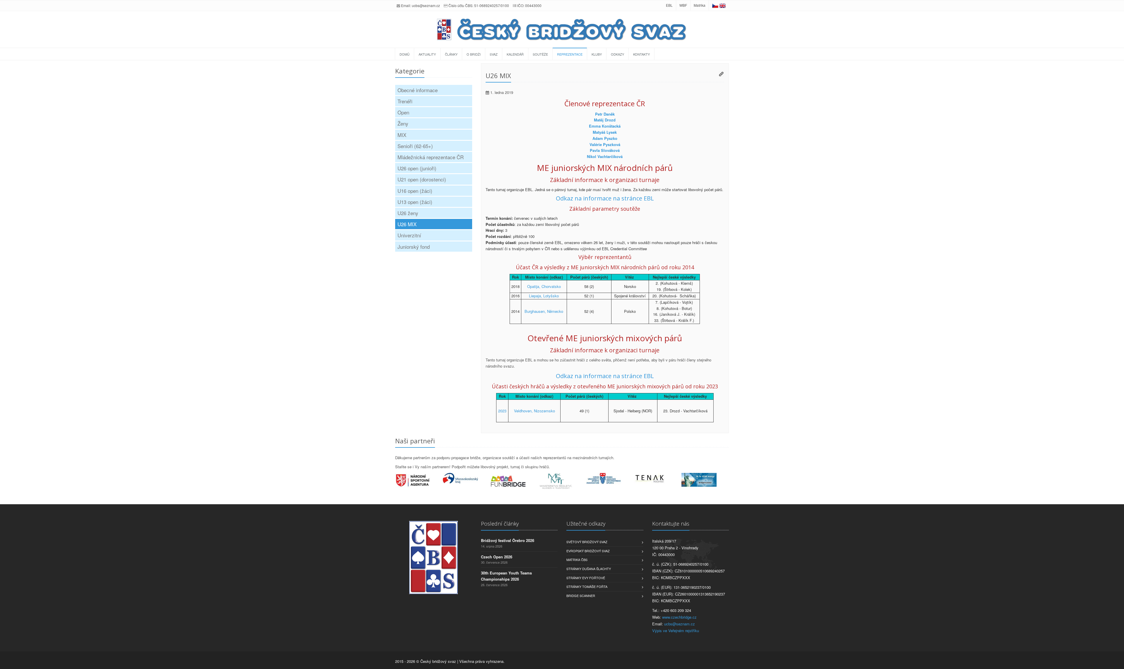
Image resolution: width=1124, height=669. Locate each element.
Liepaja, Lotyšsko (544, 296)
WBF (683, 5)
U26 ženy (407, 213)
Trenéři (404, 101)
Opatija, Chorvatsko (544, 286)
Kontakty (641, 54)
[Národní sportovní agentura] (419, 480)
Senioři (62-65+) (415, 146)
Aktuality (427, 54)
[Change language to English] (722, 5)
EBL (669, 5)
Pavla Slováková (605, 150)
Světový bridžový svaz (586, 541)
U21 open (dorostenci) (421, 179)
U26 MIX (407, 224)
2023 (502, 411)
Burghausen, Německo (544, 311)
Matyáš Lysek (605, 132)
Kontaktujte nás (670, 523)
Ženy (402, 123)
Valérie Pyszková (605, 144)
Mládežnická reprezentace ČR (430, 157)
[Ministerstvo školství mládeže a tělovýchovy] (562, 481)
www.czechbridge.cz (679, 617)
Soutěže (540, 54)
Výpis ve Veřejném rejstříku (675, 630)
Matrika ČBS (576, 559)
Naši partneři (415, 440)
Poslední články (500, 523)
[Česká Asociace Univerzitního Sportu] (610, 478)
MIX (401, 134)
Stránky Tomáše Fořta (586, 586)
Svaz (494, 54)
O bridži (474, 54)
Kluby (597, 54)
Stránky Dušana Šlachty (588, 568)
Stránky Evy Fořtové (585, 577)
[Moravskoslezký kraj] (467, 478)
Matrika (699, 5)
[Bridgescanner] (705, 480)
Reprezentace (569, 54)
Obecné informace (417, 90)
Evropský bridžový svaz (588, 550)
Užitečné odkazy (585, 523)
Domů (404, 54)
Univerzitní (409, 235)
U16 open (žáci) (414, 190)
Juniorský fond (413, 246)
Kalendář (515, 54)
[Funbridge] (514, 481)
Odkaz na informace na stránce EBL (605, 198)
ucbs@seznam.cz (426, 5)
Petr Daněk (605, 114)
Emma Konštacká (605, 126)
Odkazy (617, 54)
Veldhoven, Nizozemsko (534, 411)
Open (403, 112)
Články (451, 54)
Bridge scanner (580, 595)
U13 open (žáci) (414, 201)
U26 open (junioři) (416, 168)
